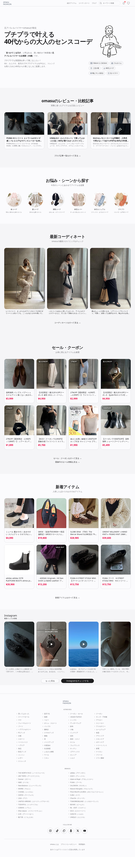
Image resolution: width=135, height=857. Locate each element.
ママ (19, 720)
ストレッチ (22, 761)
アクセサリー (101, 726)
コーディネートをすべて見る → (67, 322)
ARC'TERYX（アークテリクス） (29, 776)
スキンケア (100, 739)
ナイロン (99, 752)
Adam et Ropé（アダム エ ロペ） (82, 779)
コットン (21, 755)
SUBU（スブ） (75, 795)
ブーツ (20, 726)
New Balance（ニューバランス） (30, 786)
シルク (72, 758)
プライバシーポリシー (69, 844)
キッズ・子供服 (101, 717)
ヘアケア (21, 745)
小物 (71, 730)
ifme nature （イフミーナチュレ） (30, 811)
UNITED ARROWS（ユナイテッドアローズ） (34, 801)
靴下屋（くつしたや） (26, 817)
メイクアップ (49, 742)
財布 (71, 726)
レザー (20, 758)
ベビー (46, 720)
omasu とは (54, 844)
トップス (73, 720)
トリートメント (101, 745)
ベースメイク (23, 742)
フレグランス (75, 745)
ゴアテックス (75, 752)
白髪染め (47, 745)
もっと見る (50, 681)
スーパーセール (23, 717)
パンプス (47, 726)
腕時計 (46, 730)
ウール (46, 755)
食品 (19, 749)
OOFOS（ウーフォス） (26, 795)
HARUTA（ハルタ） (77, 814)
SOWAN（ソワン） (25, 808)
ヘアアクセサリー (24, 730)
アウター (99, 720)
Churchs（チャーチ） (78, 798)
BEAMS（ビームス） (77, 805)
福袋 (45, 717)
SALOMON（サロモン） (78, 786)
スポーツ (21, 739)
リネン (46, 758)
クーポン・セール (76, 714)
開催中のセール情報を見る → (67, 462)
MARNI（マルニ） (24, 789)
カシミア (73, 755)
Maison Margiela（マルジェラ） (82, 789)
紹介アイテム (71, 3)
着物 (45, 736)
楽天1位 (47, 714)
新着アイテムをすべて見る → (67, 597)
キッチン (73, 749)
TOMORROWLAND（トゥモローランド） (84, 801)
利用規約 (82, 844)
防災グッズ (22, 752)
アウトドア (100, 736)
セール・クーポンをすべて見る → (67, 458)
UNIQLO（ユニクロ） (78, 817)
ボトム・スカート (50, 723)
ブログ (94, 3)
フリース (99, 755)
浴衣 (71, 736)
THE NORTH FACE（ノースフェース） (31, 773)
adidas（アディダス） (78, 773)
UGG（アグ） (23, 798)
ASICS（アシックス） (78, 776)
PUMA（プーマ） (76, 782)
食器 (97, 733)
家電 (97, 749)
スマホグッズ (49, 733)
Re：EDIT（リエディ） (78, 808)
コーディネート (84, 3)
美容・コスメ (75, 739)
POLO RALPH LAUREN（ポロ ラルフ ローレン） (87, 792)
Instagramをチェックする (77, 681)
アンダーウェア (75, 723)
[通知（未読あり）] (123, 3)
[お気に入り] (128, 3)
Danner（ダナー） (25, 779)
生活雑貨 (47, 749)
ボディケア (100, 742)
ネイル (72, 742)
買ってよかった (23, 714)
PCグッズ (21, 733)
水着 (19, 736)
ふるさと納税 (49, 752)
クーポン (99, 714)
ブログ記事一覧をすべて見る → (67, 155)
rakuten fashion (76, 717)
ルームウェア (101, 730)
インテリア (74, 733)
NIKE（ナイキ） (24, 782)
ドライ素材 (100, 758)
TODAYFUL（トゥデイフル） (28, 805)
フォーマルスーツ (24, 723)
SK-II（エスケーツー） (78, 811)
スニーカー (100, 723)
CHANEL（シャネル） (26, 792)
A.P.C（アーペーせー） (26, 814)
